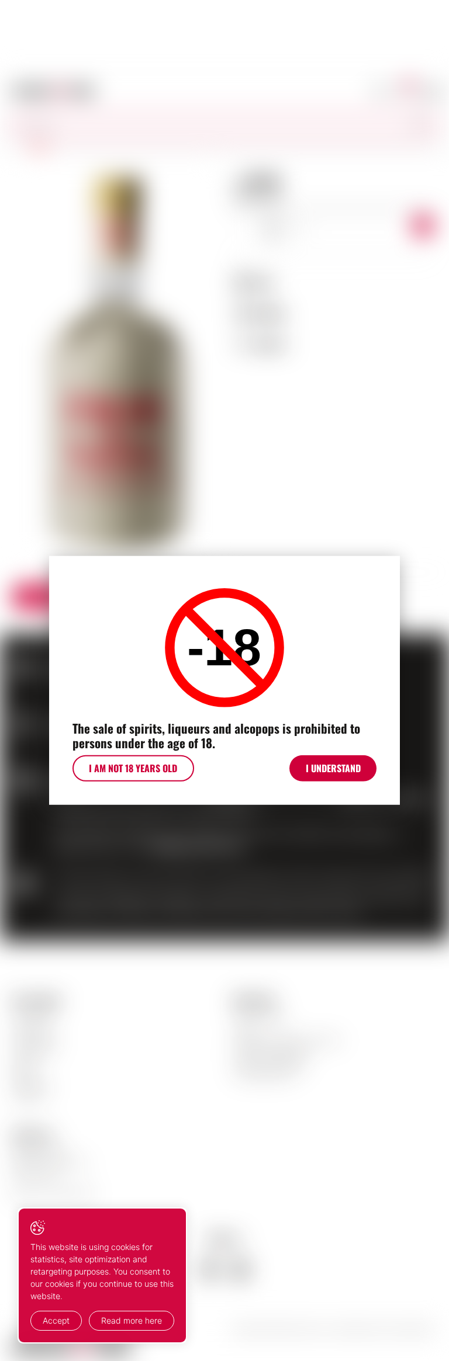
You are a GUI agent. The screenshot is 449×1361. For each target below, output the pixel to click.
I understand (333, 768)
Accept (56, 1320)
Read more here (131, 1320)
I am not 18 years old (133, 768)
